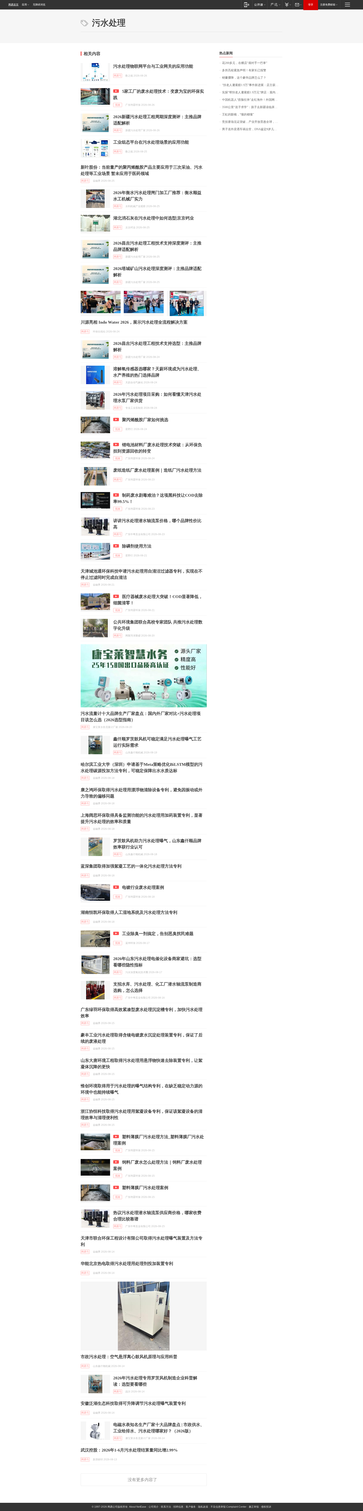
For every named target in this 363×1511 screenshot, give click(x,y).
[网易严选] (274, 4)
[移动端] (246, 4)
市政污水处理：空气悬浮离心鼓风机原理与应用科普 (129, 1356)
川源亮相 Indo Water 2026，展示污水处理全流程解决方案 (134, 322)
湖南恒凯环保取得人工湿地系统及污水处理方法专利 (129, 912)
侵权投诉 (266, 1506)
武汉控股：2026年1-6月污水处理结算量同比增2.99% (129, 1450)
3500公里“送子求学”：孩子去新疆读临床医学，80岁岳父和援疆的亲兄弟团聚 (252, 107)
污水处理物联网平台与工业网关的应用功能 (153, 66)
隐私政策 (203, 1506)
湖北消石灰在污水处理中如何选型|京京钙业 (153, 218)
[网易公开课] (259, 4)
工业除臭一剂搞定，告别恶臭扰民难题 (157, 933)
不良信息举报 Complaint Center (228, 1506)
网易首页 (13, 4)
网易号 (117, 75)
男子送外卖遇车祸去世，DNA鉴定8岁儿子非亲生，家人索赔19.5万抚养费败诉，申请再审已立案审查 (252, 129)
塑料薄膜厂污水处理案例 (145, 1187)
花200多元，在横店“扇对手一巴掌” (244, 63)
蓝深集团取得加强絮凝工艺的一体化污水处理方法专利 (131, 866)
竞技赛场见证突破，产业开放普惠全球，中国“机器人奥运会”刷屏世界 (252, 121)
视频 (117, 104)
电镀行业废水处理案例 (143, 887)
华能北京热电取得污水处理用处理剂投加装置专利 (127, 1263)
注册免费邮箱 (327, 4)
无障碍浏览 (39, 4)
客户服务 (191, 1506)
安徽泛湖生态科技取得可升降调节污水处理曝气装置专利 (133, 1403)
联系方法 (166, 1506)
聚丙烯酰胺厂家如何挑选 (145, 419)
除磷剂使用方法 (136, 546)
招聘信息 (178, 1506)
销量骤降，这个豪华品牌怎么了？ (244, 77)
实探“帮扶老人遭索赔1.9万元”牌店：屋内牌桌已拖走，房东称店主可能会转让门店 (252, 92)
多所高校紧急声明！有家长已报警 (244, 70)
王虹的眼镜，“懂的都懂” (238, 114)
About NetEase (137, 1506)
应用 (24, 4)
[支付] (287, 4)
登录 (310, 4)
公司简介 (154, 1506)
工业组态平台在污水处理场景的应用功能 (151, 142)
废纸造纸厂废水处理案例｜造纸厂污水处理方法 (157, 470)
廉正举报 (254, 1506)
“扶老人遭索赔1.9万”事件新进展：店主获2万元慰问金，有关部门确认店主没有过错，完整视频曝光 (252, 85)
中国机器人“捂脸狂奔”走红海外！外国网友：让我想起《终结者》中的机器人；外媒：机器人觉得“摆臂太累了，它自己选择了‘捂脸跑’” (252, 99)
